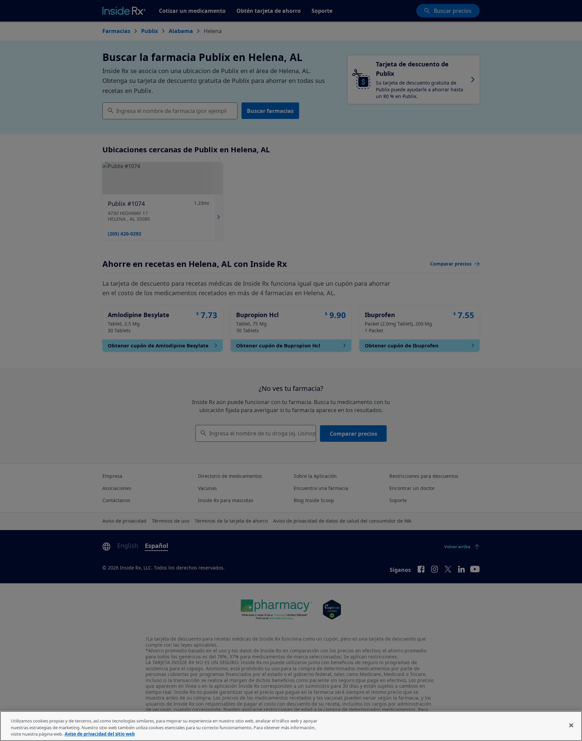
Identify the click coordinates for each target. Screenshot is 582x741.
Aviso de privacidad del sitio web (100, 734)
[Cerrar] (571, 725)
